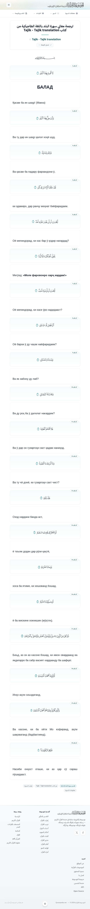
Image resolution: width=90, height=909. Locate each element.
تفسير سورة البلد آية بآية (68, 786)
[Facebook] (83, 832)
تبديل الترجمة (45, 45)
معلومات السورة (70, 790)
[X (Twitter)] (76, 832)
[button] (54, 13)
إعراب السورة (28, 786)
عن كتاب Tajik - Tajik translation (46, 786)
